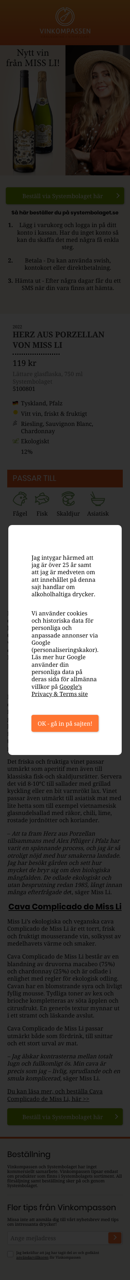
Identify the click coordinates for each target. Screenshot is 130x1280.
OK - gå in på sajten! (65, 724)
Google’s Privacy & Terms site (59, 690)
